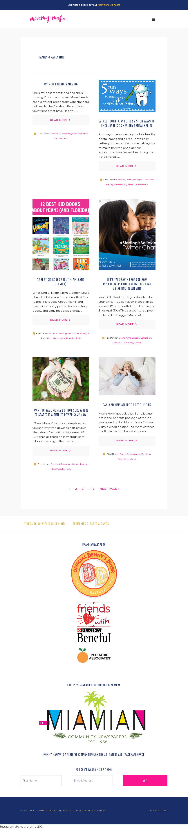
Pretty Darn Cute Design (45, 811)
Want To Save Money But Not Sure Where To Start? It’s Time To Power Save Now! (61, 412)
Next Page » (110, 489)
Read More (59, 120)
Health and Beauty (138, 184)
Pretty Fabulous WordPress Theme (85, 811)
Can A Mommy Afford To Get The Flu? (127, 405)
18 (94, 489)
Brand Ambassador (129, 337)
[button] (153, 19)
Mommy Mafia (48, 19)
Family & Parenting (60, 133)
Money (138, 342)
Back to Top (160, 811)
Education (73, 333)
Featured (77, 133)
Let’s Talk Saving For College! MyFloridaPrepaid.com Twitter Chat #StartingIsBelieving (127, 283)
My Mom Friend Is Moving (61, 84)
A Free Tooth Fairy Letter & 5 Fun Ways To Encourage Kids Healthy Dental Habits (127, 123)
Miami (56, 338)
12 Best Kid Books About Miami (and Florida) (61, 281)
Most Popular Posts (109, 5)
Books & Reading (58, 333)
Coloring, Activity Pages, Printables (135, 179)
